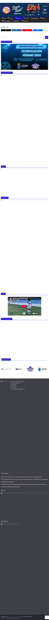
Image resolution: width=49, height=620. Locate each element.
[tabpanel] (7, 369)
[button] (13, 18)
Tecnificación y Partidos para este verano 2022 (10, 486)
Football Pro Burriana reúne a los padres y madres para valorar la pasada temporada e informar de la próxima (23, 484)
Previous (2, 369)
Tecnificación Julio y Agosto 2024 (7, 481)
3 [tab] (26, 377)
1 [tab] (23, 377)
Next (46, 369)
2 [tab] (24, 377)
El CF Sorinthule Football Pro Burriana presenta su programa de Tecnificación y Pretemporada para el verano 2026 (24, 479)
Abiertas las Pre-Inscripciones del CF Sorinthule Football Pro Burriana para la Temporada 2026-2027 (21, 476)
